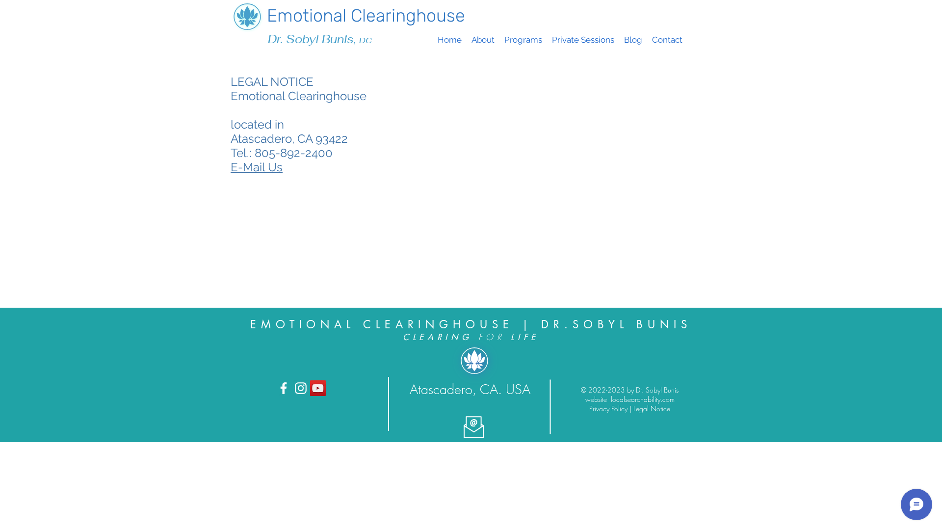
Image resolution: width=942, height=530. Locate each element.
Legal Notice (651, 408)
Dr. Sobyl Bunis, (313, 39)
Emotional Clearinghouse (366, 15)
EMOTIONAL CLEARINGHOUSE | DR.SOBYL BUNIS (471, 324)
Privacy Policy (609, 408)
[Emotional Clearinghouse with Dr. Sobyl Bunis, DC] (283, 388)
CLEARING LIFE (471, 337)
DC (365, 40)
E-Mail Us (257, 167)
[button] (523, 40)
